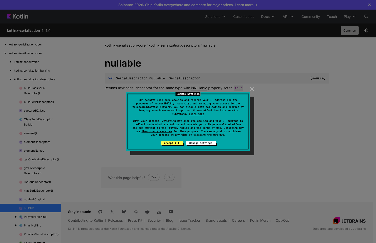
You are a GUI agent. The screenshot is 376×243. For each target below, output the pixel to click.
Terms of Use (212, 128)
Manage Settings (200, 143)
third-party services (157, 131)
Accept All (171, 143)
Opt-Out (218, 135)
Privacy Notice (178, 128)
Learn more (196, 114)
